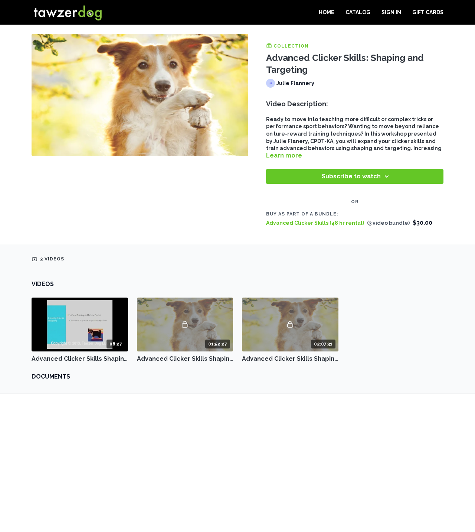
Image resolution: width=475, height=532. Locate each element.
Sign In (391, 12)
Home (326, 12)
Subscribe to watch (351, 176)
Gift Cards (427, 12)
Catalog (357, 12)
